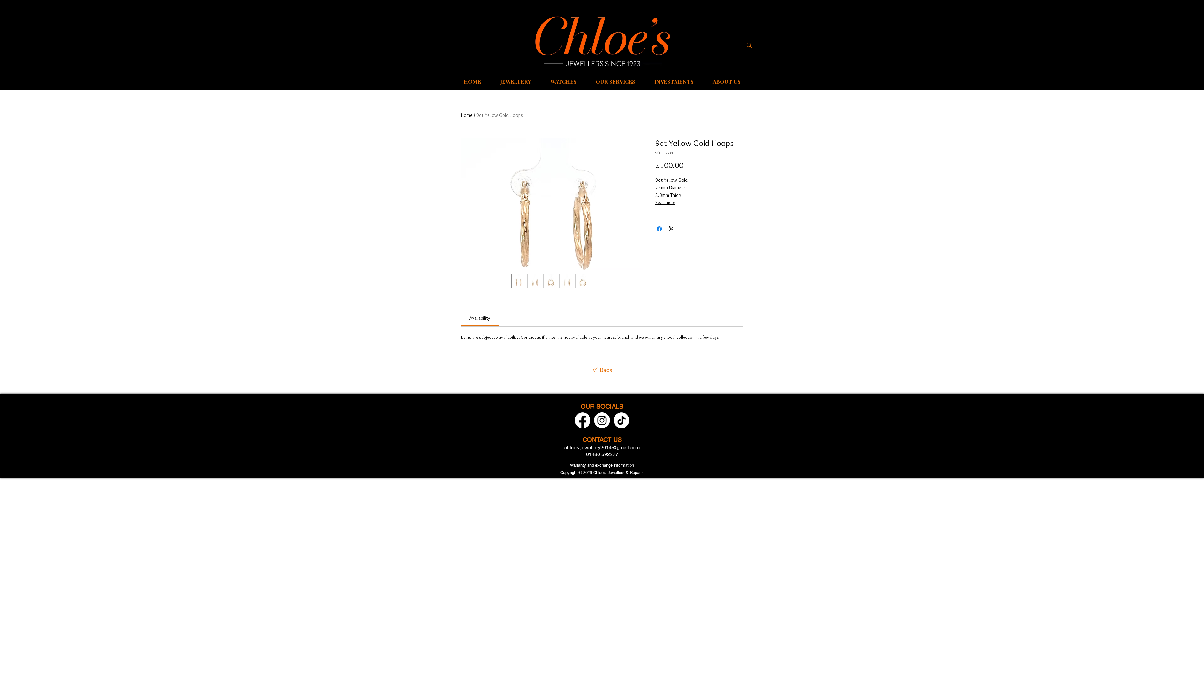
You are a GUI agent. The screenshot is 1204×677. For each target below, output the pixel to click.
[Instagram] (602, 420)
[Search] (749, 45)
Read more (665, 202)
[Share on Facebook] (659, 229)
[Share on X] (671, 229)
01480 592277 (602, 454)
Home (467, 115)
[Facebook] (582, 420)
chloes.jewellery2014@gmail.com (602, 447)
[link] (479, 318)
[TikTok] (621, 420)
